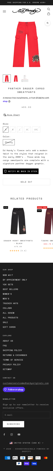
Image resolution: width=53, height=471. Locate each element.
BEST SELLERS (10, 289)
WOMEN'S (7, 293)
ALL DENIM (8, 312)
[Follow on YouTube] (19, 434)
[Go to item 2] (16, 78)
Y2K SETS (8, 284)
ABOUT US (8, 340)
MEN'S (6, 298)
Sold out (26, 181)
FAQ (5, 345)
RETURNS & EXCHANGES (15, 355)
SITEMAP (7, 369)
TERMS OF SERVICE (13, 359)
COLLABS (7, 307)
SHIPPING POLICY (12, 350)
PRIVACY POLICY (12, 364)
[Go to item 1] (7, 78)
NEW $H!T (8, 275)
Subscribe (13, 424)
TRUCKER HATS (10, 303)
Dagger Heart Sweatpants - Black (18, 242)
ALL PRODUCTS (10, 317)
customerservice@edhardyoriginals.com (26, 383)
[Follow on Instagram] (11, 434)
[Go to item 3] (25, 78)
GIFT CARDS (9, 326)
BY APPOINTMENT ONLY (15, 279)
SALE (5, 322)
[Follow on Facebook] (4, 434)
